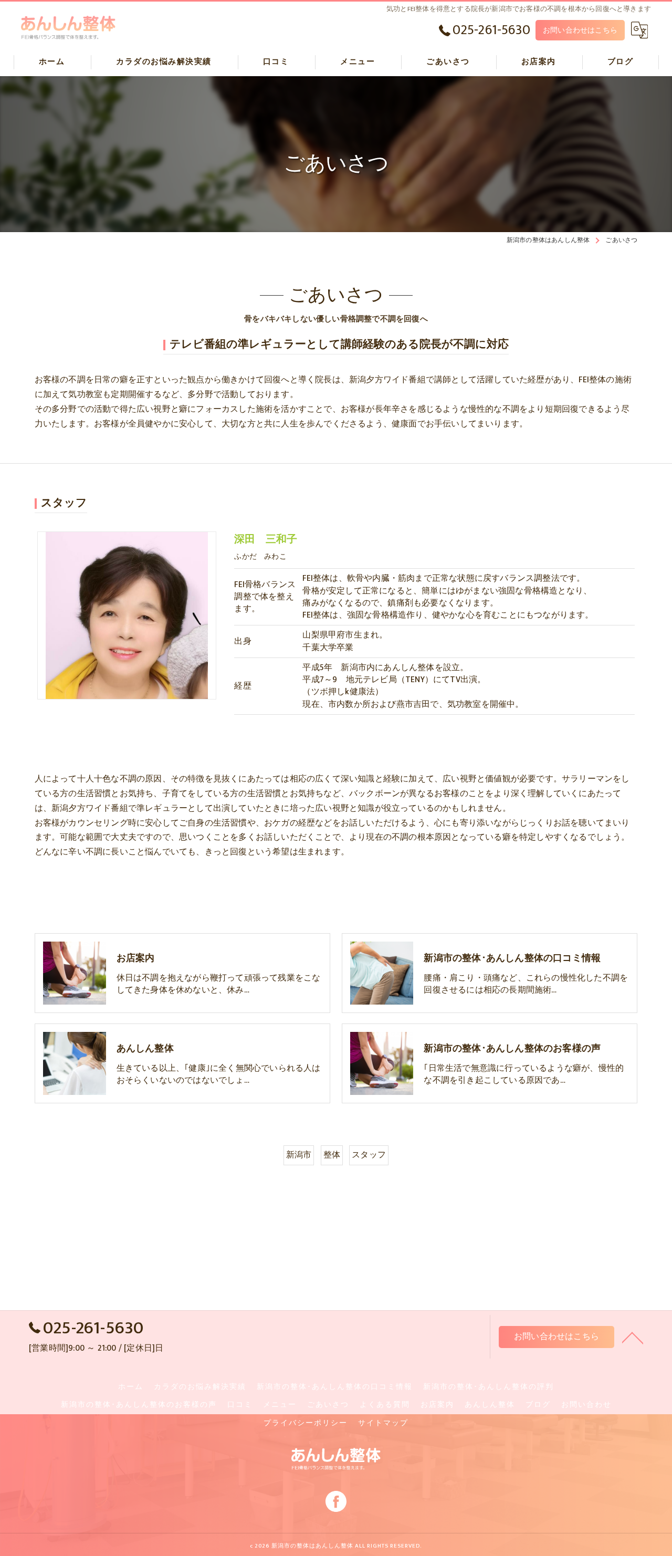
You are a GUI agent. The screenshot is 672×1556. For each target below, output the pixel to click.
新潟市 (299, 1155)
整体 (331, 1155)
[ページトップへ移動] (632, 1337)
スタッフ (369, 1155)
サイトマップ (383, 1423)
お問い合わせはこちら (580, 30)
